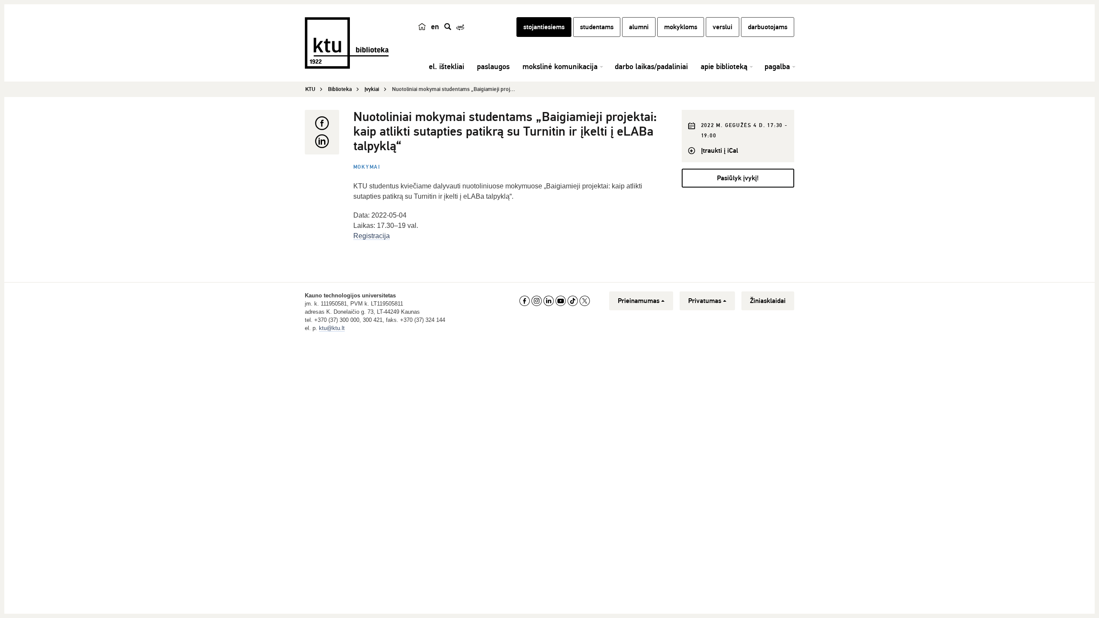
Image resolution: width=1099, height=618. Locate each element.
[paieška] (447, 26)
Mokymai (367, 167)
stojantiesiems (544, 27)
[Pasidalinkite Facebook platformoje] (322, 123)
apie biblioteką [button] (724, 66)
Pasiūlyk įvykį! (738, 178)
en (435, 26)
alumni (639, 27)
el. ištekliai (446, 66)
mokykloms (680, 27)
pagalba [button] (777, 66)
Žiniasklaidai (768, 301)
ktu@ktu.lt (332, 328)
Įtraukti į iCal (719, 150)
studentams (596, 27)
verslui (722, 27)
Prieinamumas (638, 301)
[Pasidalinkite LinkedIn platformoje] (322, 141)
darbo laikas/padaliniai (651, 66)
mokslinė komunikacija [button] (560, 66)
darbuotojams (767, 27)
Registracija (371, 235)
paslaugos (493, 66)
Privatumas (704, 301)
